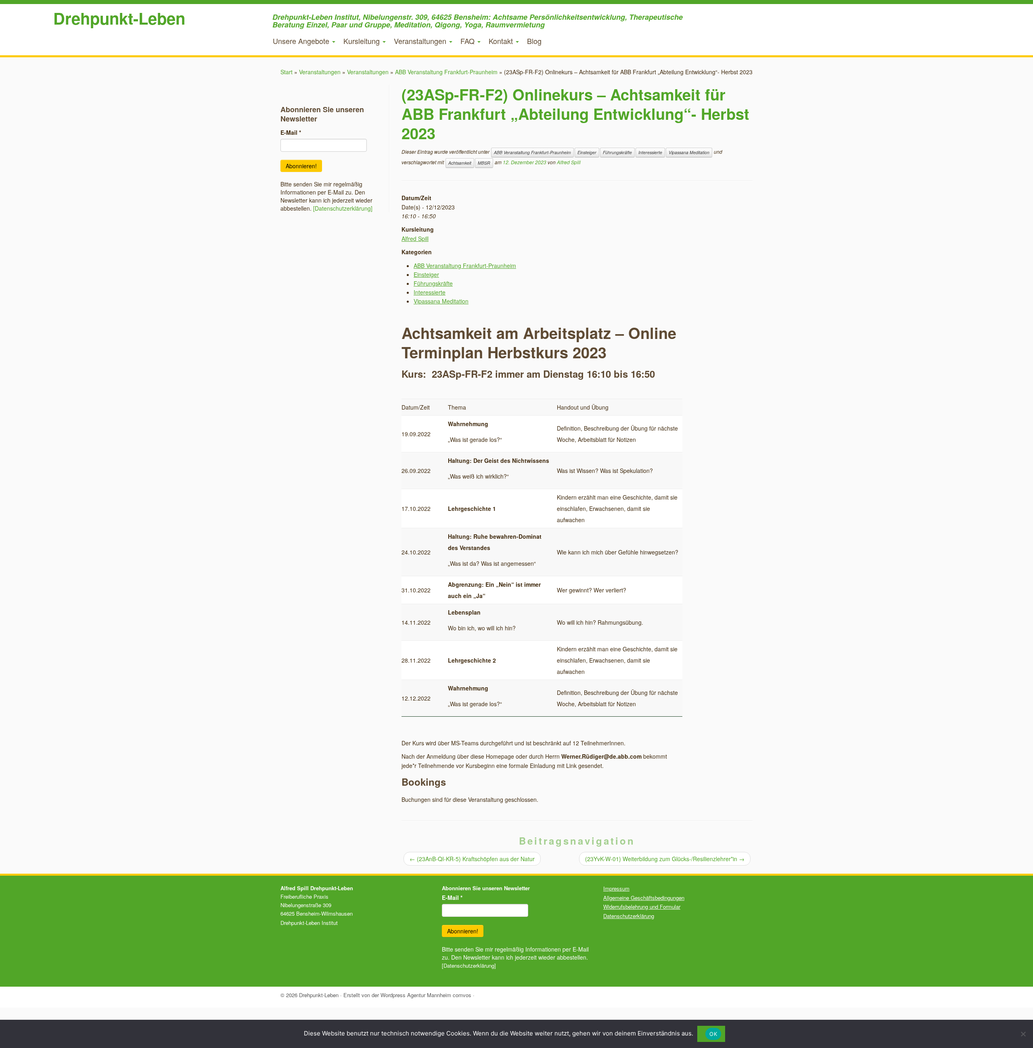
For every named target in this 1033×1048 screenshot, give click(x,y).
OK (713, 1034)
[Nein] (1023, 1034)
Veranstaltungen (421, 41)
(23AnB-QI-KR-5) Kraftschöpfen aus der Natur (472, 859)
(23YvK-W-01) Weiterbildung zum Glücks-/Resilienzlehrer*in (664, 859)
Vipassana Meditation (689, 152)
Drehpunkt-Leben (119, 18)
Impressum (616, 888)
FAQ (468, 41)
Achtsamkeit (459, 163)
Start (286, 72)
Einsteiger (586, 152)
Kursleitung (362, 41)
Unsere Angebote (302, 41)
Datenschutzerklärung (628, 916)
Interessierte (650, 152)
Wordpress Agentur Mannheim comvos (426, 995)
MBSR (484, 163)
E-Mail (290, 132)
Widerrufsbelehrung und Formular (641, 906)
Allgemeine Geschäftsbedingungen (643, 898)
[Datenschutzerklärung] (342, 208)
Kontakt (502, 41)
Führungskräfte (617, 152)
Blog (534, 41)
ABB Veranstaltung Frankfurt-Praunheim (446, 72)
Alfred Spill (569, 162)
